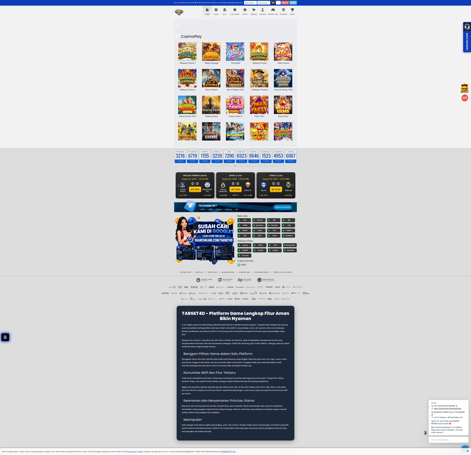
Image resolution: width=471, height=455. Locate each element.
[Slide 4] (238, 195)
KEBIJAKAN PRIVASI (262, 270)
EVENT (292, 14)
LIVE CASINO (235, 14)
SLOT (225, 14)
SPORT (245, 14)
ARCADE (263, 14)
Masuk (285, 3)
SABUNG (254, 14)
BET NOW (195, 189)
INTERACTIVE (273, 14)
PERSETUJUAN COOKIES (283, 270)
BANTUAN (199, 270)
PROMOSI (283, 14)
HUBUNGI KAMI (244, 270)
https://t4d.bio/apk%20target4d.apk (447, 408)
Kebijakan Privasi (228, 451)
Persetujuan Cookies (134, 451)
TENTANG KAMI (185, 270)
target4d (238, 404)
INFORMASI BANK (228, 270)
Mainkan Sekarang (282, 207)
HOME (207, 14)
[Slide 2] (234, 195)
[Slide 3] (236, 195)
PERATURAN (212, 270)
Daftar (293, 3)
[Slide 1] (232, 195)
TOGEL (216, 14)
